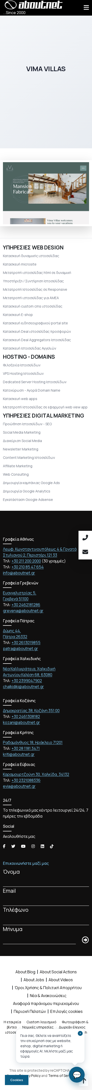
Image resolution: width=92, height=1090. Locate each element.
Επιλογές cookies (66, 1011)
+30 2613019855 (26, 642)
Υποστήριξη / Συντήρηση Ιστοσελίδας (33, 281)
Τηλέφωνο (15, 909)
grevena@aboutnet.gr (23, 610)
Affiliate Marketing (17, 466)
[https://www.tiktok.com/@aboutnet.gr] (51, 846)
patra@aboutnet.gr (20, 648)
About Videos (61, 979)
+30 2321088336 (26, 780)
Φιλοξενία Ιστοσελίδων (21, 365)
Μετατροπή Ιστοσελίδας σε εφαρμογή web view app (45, 407)
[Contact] (85, 552)
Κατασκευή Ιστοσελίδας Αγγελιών (29, 348)
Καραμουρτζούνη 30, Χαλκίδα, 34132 (36, 774)
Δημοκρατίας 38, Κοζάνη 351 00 (31, 710)
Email (9, 890)
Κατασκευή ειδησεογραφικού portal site (35, 323)
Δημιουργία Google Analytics (26, 491)
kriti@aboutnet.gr (19, 754)
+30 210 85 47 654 (28, 567)
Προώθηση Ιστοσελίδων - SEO (27, 424)
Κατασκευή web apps (20, 398)
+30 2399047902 (27, 680)
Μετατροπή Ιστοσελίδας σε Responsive (35, 289)
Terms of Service (62, 1075)
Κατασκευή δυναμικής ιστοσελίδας (31, 255)
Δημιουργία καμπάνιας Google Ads (31, 482)
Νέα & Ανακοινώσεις (48, 995)
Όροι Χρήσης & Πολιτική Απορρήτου (48, 987)
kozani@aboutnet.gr (21, 722)
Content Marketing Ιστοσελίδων (29, 457)
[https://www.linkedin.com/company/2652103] (42, 846)
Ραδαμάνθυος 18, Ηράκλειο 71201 (33, 742)
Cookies (16, 1080)
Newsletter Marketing (20, 449)
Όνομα (11, 871)
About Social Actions (58, 972)
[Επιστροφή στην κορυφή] (83, 1081)
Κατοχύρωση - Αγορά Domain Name (31, 390)
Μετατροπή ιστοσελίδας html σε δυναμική (37, 272)
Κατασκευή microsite (20, 264)
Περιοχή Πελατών (30, 1011)
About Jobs (34, 979)
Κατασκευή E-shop (18, 314)
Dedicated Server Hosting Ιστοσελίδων (34, 381)
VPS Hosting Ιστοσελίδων (23, 373)
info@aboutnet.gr (19, 573)
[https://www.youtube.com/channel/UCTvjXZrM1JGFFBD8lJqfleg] (23, 846)
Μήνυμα (13, 929)
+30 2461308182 (26, 716)
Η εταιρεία (12, 1022)
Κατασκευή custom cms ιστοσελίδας (32, 306)
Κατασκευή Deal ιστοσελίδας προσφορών (37, 331)
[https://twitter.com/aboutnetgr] (13, 846)
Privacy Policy (29, 1075)
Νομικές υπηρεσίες (37, 1027)
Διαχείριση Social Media (22, 440)
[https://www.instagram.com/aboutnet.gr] (33, 846)
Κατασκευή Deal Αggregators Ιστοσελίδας (37, 339)
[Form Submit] (85, 940)
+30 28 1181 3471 (26, 748)
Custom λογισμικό (41, 1022)
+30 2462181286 (26, 604)
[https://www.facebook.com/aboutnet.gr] (4, 846)
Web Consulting (16, 474)
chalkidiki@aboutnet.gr (23, 686)
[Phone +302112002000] (85, 538)
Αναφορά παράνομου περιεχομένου (46, 1003)
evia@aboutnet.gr (19, 786)
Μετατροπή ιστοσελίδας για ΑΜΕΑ (31, 297)
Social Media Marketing (21, 432)
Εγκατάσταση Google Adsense (28, 499)
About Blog (25, 972)
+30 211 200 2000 (26, 561)
